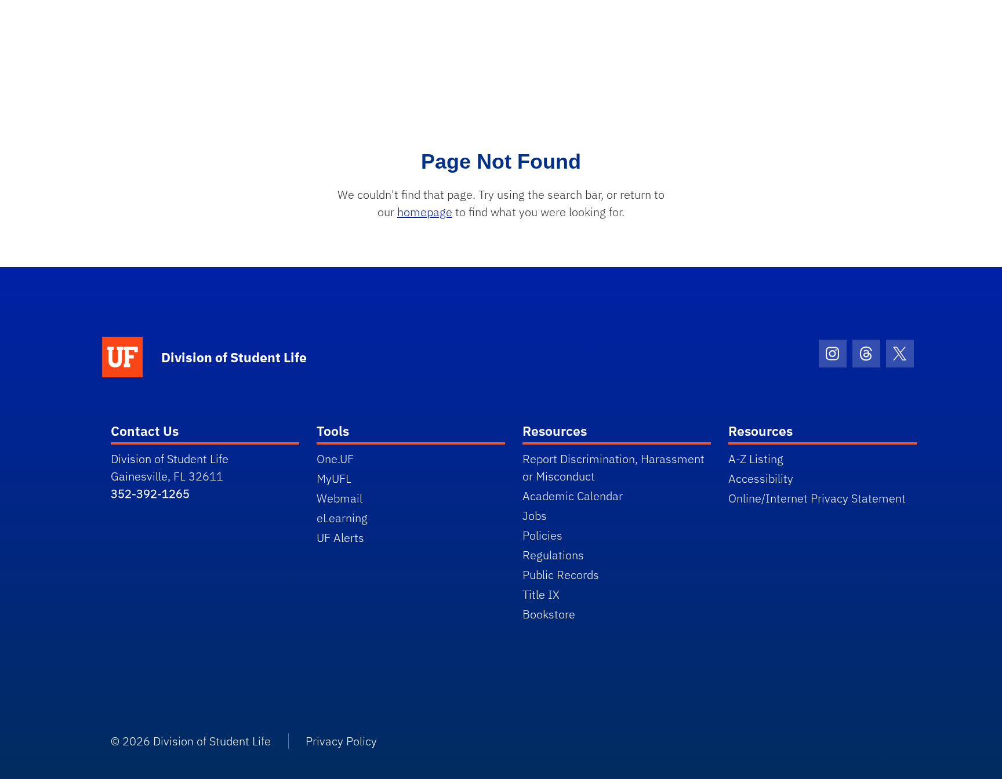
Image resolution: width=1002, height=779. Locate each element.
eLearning (342, 518)
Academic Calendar (572, 496)
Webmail (339, 498)
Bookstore (548, 614)
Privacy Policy (341, 741)
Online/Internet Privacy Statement (817, 498)
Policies (542, 535)
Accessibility (760, 478)
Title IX (541, 594)
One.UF (335, 459)
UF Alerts (340, 537)
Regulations (553, 555)
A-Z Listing (755, 459)
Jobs (534, 515)
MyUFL (334, 478)
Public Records (560, 575)
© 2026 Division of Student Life (191, 741)
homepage (424, 212)
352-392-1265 (150, 493)
